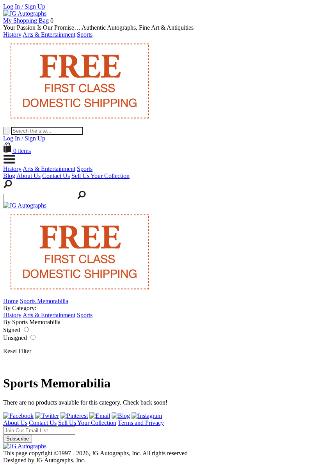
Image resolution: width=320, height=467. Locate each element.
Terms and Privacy (141, 422)
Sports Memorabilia (44, 301)
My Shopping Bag (26, 20)
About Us (28, 175)
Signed (11, 330)
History (12, 34)
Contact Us (56, 175)
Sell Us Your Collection (100, 175)
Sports (84, 34)
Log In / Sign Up (24, 6)
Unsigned (15, 337)
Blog (9, 175)
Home (10, 301)
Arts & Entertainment (49, 34)
